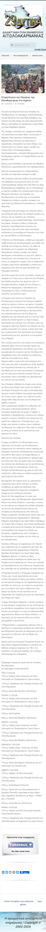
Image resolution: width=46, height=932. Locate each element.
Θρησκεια (21, 104)
